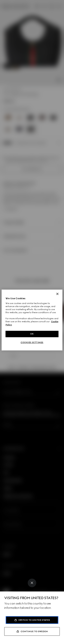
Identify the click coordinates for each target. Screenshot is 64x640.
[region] (32, 320)
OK (32, 334)
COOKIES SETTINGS (32, 342)
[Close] (32, 583)
